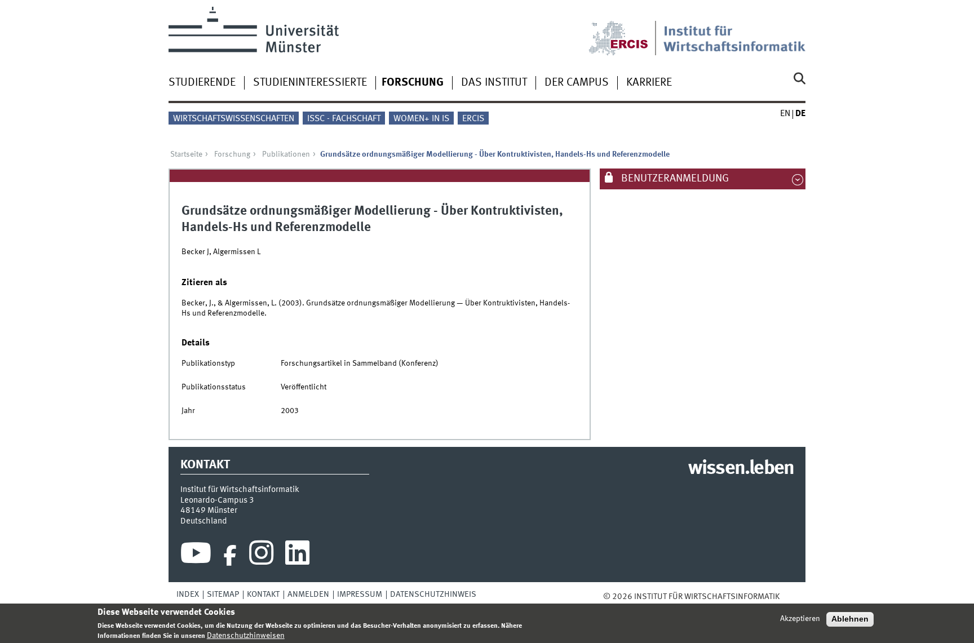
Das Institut (494, 82)
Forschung (413, 82)
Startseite (186, 154)
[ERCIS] (626, 31)
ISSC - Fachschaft (343, 118)
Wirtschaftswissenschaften (233, 118)
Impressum (359, 594)
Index (187, 594)
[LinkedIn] (297, 556)
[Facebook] (230, 556)
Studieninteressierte (310, 82)
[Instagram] (261, 556)
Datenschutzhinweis (433, 594)
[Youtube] (195, 556)
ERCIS (473, 118)
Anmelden (308, 594)
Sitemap (223, 594)
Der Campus (576, 82)
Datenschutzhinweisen (246, 636)
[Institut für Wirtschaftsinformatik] (734, 31)
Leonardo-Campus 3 (217, 500)
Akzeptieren (800, 619)
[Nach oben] (787, 596)
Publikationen (286, 154)
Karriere (649, 82)
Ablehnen (850, 618)
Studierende (202, 82)
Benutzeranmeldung (674, 179)
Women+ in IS (421, 118)
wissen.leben (741, 469)
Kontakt (263, 594)
